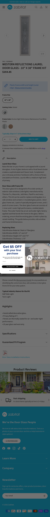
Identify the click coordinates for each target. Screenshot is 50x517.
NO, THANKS (12, 270)
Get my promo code (12, 266)
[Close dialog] (48, 245)
